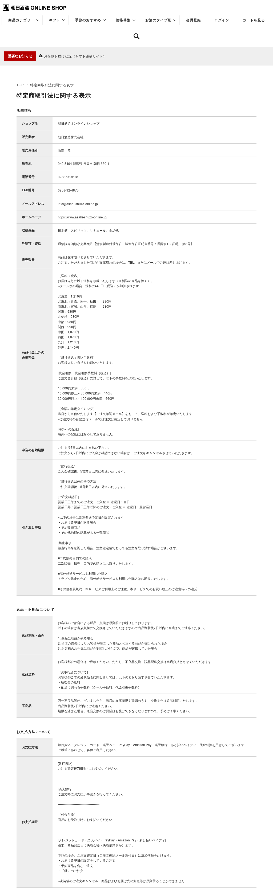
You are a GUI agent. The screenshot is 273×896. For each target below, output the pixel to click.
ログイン (221, 20)
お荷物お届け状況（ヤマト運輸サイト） (75, 56)
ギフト (54, 20)
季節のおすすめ (88, 20)
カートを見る (254, 20)
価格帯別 (123, 20)
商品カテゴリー (21, 20)
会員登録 (193, 20)
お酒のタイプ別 (158, 20)
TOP (20, 84)
